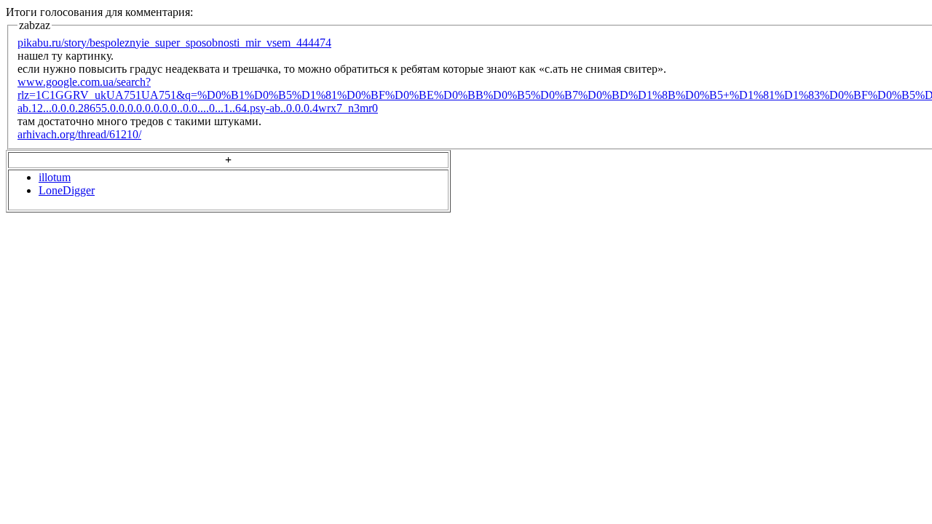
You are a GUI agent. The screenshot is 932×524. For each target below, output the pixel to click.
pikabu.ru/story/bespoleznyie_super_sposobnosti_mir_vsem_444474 (174, 42)
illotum (55, 177)
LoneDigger (67, 190)
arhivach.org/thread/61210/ (79, 134)
